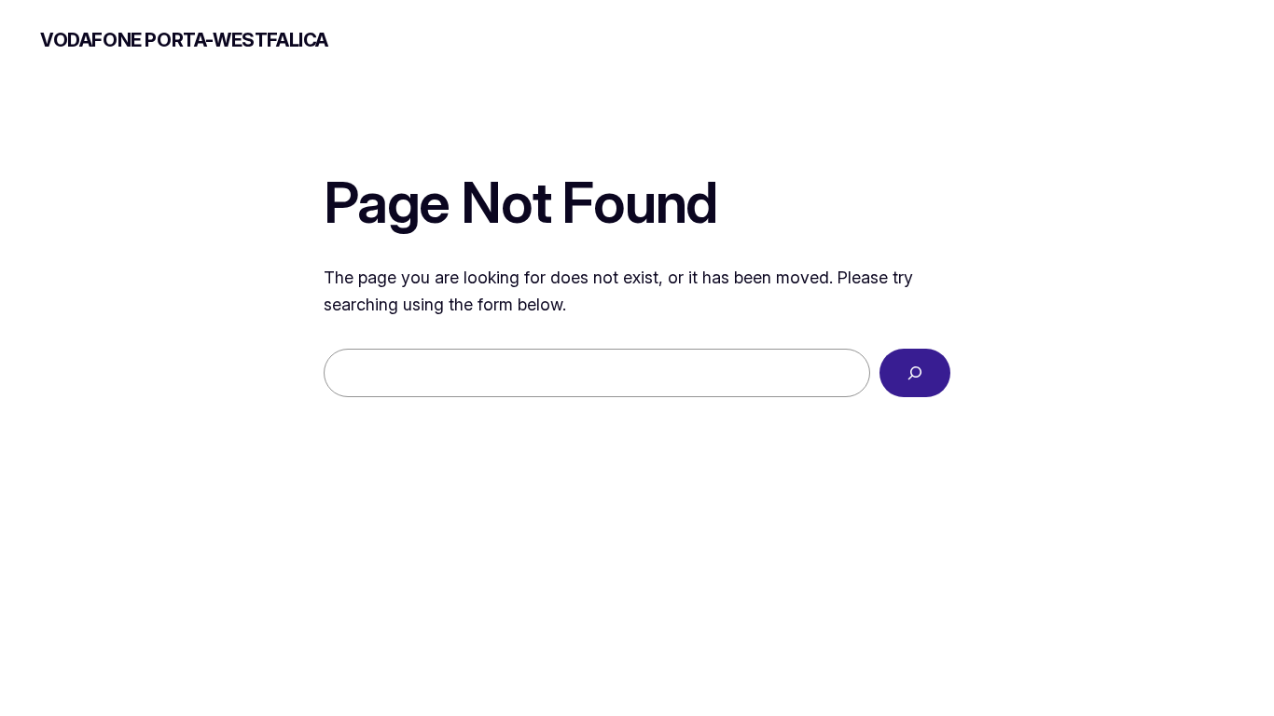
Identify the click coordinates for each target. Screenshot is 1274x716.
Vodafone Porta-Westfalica (184, 40)
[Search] (914, 373)
